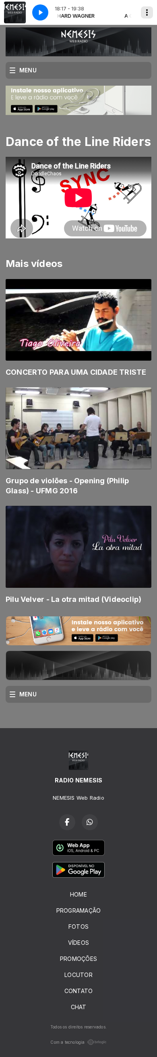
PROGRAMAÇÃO (78, 910)
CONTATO (78, 990)
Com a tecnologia (67, 1042)
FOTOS (78, 926)
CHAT (79, 1007)
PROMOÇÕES (78, 958)
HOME (78, 894)
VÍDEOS (78, 942)
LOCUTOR (78, 974)
